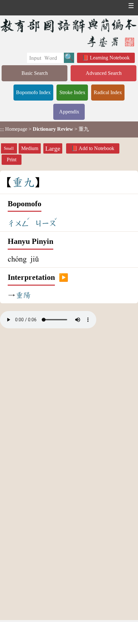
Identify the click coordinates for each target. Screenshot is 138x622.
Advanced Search (104, 73)
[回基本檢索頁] (69, 32)
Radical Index (108, 92)
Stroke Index (72, 92)
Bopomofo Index (33, 92)
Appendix (69, 111)
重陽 (23, 295)
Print (11, 159)
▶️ (63, 277)
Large (52, 148)
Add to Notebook (96, 148)
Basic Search (35, 73)
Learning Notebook (110, 57)
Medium (29, 148)
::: (2, 129)
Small (9, 148)
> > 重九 (44, 129)
